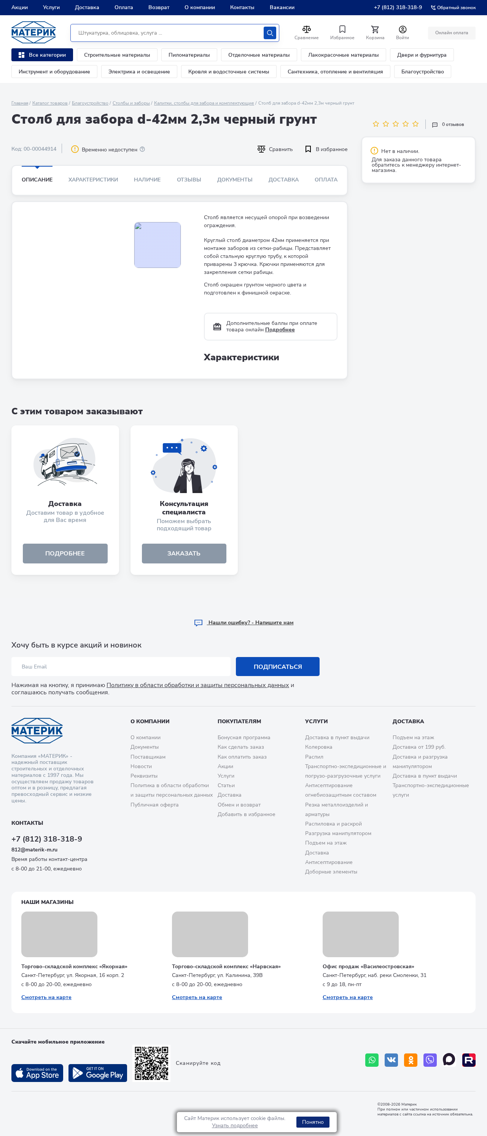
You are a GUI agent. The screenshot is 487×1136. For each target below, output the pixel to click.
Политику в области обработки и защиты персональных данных (198, 685)
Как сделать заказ (241, 747)
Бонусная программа (244, 737)
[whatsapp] (372, 1060)
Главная (19, 103)
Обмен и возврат (239, 804)
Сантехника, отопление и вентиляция (335, 71)
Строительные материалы (117, 55)
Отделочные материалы (259, 55)
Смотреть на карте (46, 997)
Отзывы (189, 179)
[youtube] (469, 1060)
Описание (37, 179)
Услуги (51, 7)
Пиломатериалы (189, 55)
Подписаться (278, 667)
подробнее (65, 553)
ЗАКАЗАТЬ (184, 553)
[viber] (430, 1060)
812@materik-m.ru (34, 849)
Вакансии (282, 7)
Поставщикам (148, 757)
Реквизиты (144, 776)
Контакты (242, 7)
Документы (235, 179)
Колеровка (319, 747)
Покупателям (239, 721)
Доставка (87, 7)
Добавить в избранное (246, 814)
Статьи (226, 785)
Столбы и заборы (131, 103)
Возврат (158, 7)
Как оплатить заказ (242, 757)
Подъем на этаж (326, 842)
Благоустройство (422, 71)
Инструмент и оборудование (54, 71)
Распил (314, 757)
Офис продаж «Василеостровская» (368, 966)
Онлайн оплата (451, 33)
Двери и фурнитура (422, 55)
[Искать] (270, 33)
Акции (19, 7)
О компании (200, 7)
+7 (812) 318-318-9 (398, 7)
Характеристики (93, 179)
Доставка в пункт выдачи (337, 737)
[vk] (391, 1060)
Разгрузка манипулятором (338, 833)
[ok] (410, 1060)
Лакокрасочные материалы (343, 55)
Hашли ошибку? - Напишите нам (250, 622)
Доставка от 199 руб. (419, 747)
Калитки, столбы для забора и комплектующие (204, 103)
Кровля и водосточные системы (228, 71)
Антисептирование (329, 862)
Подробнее (280, 329)
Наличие (147, 179)
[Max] (449, 1060)
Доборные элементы (331, 871)
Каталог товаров (50, 103)
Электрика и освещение (139, 71)
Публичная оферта (155, 804)
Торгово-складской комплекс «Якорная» (74, 966)
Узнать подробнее (235, 1125)
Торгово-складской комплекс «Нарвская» (226, 966)
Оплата (124, 7)
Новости (141, 766)
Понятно (313, 1122)
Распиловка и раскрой (333, 823)
